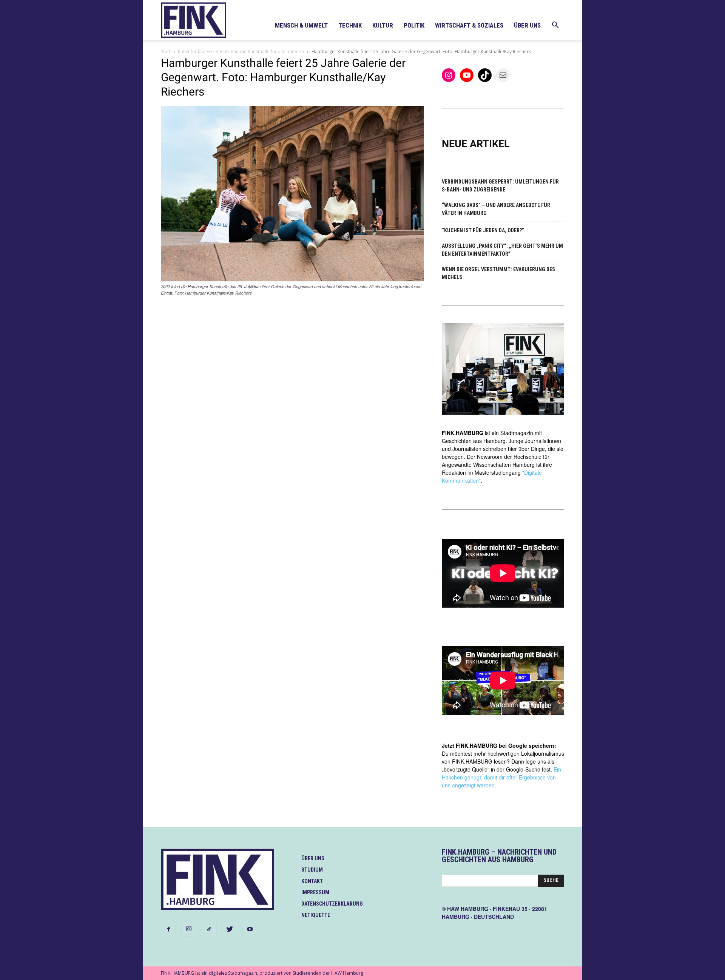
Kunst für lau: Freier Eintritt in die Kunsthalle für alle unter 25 (241, 51)
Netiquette (315, 915)
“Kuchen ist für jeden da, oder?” (483, 230)
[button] (555, 25)
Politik (414, 25)
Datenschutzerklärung (332, 904)
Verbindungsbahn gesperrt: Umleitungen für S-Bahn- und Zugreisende (500, 186)
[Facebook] (168, 929)
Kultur (382, 25)
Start (166, 51)
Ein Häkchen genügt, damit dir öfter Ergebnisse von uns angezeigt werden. (501, 777)
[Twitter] (229, 929)
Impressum (315, 892)
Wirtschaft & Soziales (469, 25)
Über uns (527, 25)
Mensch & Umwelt (301, 25)
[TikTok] (209, 929)
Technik (350, 25)
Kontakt (312, 881)
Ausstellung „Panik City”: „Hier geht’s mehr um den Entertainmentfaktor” (502, 250)
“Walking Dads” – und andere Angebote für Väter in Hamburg (496, 209)
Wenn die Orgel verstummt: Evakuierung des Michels (498, 273)
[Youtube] (250, 929)
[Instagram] (188, 929)
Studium (312, 870)
